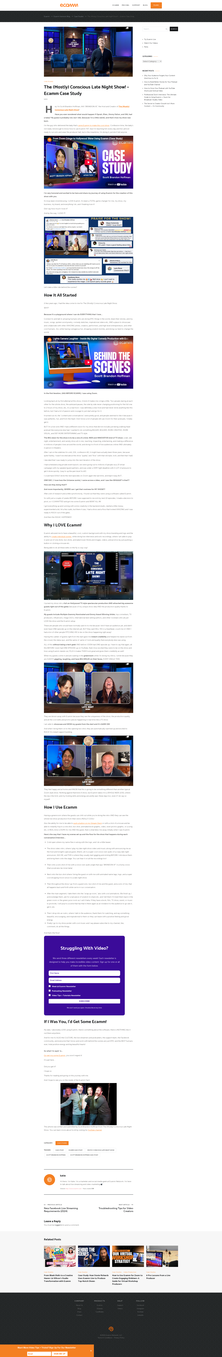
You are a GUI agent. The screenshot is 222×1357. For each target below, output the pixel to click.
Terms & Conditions (105, 1338)
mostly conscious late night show (100, 1150)
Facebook (140, 1305)
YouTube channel (95, 1130)
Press (79, 1312)
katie (46, 99)
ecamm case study (76, 1150)
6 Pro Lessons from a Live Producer (158, 1277)
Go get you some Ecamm (54, 1055)
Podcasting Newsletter (62, 991)
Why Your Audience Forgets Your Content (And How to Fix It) (159, 77)
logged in (58, 1225)
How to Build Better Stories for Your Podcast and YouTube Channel (160, 83)
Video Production (130, 1272)
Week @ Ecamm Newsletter (64, 986)
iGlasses (100, 1309)
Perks (146, 47)
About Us (79, 1305)
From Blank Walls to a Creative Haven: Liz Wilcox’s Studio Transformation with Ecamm (58, 1278)
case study (59, 1150)
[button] (84, 991)
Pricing (125, 5)
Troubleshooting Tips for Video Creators (116, 1208)
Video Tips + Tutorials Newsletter (66, 995)
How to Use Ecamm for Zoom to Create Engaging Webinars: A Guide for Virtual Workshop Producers (127, 1280)
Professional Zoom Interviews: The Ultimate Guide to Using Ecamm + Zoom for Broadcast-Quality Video (160, 97)
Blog (145, 5)
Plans (156, 5)
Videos (120, 1309)
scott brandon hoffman (55, 1155)
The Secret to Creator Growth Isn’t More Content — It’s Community (159, 105)
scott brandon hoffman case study (84, 1155)
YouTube (140, 1312)
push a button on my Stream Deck (87, 823)
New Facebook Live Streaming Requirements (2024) (61, 1208)
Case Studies (48, 81)
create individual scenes (61, 536)
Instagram (140, 1309)
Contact (79, 1315)
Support (136, 5)
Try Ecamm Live (150, 39)
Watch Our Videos (151, 43)
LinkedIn (140, 1315)
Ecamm (116, 5)
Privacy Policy (119, 1338)
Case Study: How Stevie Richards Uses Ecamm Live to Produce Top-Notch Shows (93, 1278)
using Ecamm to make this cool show (93, 125)
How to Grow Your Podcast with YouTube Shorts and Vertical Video (159, 89)
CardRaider (100, 1312)
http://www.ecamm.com (74, 1188)
